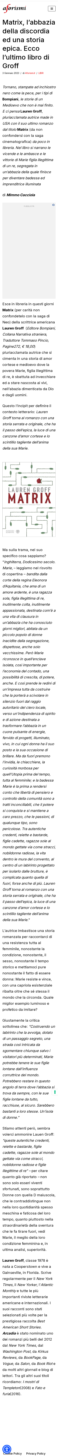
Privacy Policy (35, 1453)
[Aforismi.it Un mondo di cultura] (14, 9)
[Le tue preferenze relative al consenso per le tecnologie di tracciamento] (55, 1092)
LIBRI (41, 73)
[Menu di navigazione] (52, 8)
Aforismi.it (30, 73)
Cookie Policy (12, 1453)
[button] (6, 1449)
